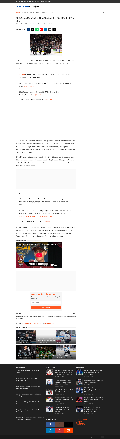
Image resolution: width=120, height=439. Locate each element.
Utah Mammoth (53, 23)
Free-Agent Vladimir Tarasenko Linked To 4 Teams (46, 354)
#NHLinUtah (24, 216)
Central (44, 12)
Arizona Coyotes (44, 23)
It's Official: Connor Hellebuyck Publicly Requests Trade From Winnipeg (94, 390)
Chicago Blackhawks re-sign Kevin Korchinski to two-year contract (64, 399)
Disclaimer (80, 423)
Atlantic (25, 12)
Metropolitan (34, 12)
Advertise (48, 1)
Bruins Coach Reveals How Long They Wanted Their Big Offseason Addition (25, 339)
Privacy (79, 421)
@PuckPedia (39, 95)
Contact (79, 418)
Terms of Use (81, 425)
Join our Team (81, 419)
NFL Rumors (19, 1)
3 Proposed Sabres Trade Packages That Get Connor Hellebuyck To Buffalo (63, 382)
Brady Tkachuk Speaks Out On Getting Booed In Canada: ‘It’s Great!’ (93, 399)
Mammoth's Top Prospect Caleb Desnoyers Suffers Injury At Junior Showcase (26, 354)
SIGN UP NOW (46, 307)
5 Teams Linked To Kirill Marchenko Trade (64, 339)
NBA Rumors (27, 1)
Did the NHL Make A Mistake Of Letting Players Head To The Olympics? (93, 372)
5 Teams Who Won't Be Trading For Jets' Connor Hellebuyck (63, 409)
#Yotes (22, 74)
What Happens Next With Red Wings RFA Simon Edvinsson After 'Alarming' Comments (64, 372)
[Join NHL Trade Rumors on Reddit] (68, 429)
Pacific (51, 12)
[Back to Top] (102, 437)
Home (18, 12)
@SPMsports (29, 86)
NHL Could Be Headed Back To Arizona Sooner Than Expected (46, 339)
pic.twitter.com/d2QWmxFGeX (42, 216)
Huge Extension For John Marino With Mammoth (64, 354)
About (42, 1)
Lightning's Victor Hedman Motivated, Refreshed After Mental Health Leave (92, 409)
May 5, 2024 (49, 100)
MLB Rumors (35, 1)
